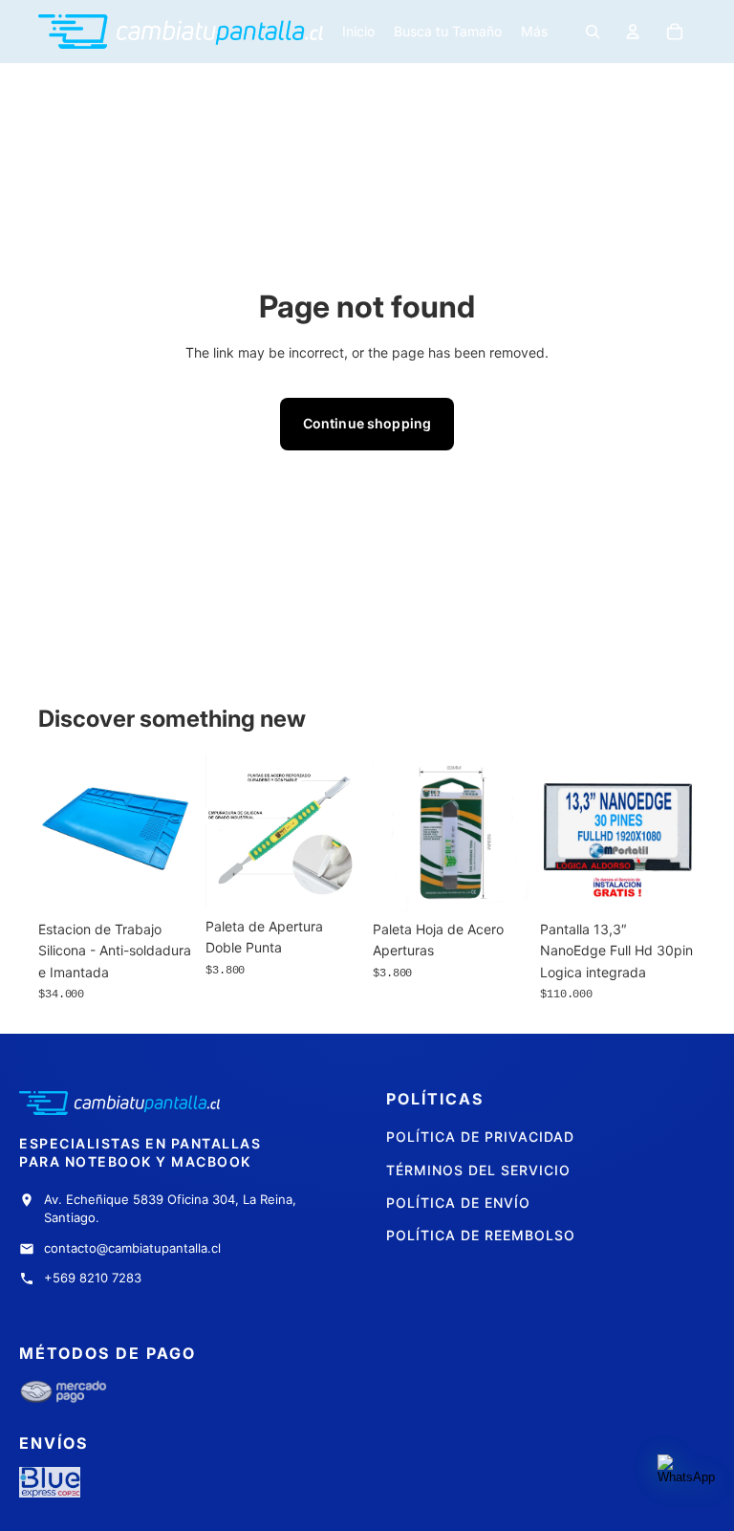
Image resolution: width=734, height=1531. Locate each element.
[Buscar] (593, 32)
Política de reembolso (480, 1235)
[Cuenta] (633, 32)
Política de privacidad (480, 1136)
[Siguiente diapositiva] (507, 833)
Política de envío (458, 1202)
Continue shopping (367, 423)
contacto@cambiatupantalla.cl (132, 1248)
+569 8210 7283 (92, 1277)
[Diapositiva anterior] (394, 833)
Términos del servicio (478, 1170)
